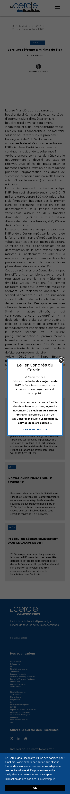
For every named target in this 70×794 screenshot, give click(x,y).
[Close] (61, 360)
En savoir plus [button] (46, 779)
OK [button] (35, 787)
